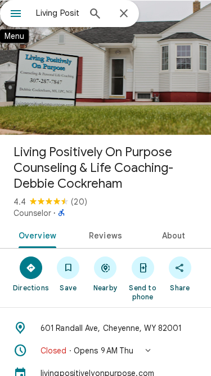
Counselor (32, 213)
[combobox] (57, 13)
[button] (105, 350)
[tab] (35, 234)
